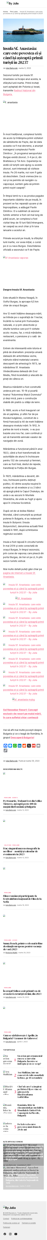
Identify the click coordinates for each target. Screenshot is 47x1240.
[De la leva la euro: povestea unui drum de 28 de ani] (8, 1127)
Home (5, 12)
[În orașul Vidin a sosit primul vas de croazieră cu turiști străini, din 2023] (23, 973)
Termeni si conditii (29, 1223)
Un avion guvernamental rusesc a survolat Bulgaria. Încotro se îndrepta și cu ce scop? (29, 1060)
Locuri (14, 940)
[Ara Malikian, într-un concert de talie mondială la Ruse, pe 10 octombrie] (8, 1075)
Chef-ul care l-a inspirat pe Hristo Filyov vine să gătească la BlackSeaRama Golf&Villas (29, 1091)
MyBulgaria (11, 1171)
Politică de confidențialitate (21, 1219)
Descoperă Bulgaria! (22, 737)
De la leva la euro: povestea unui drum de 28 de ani (29, 1127)
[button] (4, 3)
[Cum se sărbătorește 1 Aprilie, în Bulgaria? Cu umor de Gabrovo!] (23, 1018)
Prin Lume (14, 12)
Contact (6, 1219)
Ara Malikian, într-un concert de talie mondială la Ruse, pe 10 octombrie (30, 1075)
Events (15, 797)
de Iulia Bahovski (12, 1186)
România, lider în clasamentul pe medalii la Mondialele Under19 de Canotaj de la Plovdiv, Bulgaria (30, 1110)
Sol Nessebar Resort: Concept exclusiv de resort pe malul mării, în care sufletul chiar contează (22, 713)
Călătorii (7, 845)
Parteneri (6, 1227)
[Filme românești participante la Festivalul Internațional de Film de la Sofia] (23, 879)
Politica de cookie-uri (11, 1223)
